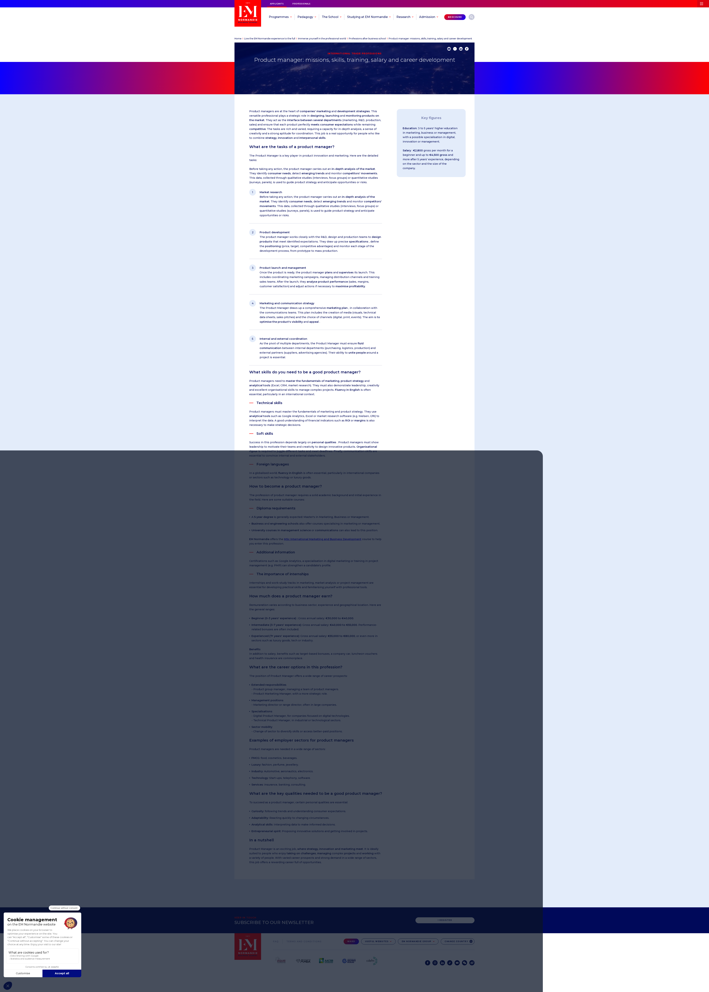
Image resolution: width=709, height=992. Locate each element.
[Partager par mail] (449, 49)
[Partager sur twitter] (455, 49)
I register (445, 920)
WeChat (464, 962)
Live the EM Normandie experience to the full (269, 38)
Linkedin (442, 962)
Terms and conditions (304, 941)
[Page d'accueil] (247, 13)
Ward (351, 941)
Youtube (457, 962)
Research (472, 17)
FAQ (276, 941)
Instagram (435, 962)
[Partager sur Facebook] (467, 49)
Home (238, 38)
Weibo (472, 962)
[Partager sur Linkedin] (461, 49)
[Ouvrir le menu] (703, 3)
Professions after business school (367, 38)
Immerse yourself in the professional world (322, 38)
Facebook (427, 962)
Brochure (455, 17)
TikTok (449, 962)
